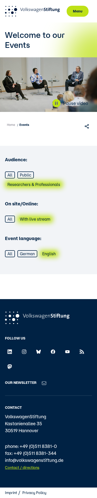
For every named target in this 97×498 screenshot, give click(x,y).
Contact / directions (22, 467)
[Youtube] (67, 351)
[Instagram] (24, 351)
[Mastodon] (9, 366)
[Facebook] (53, 351)
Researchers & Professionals (33, 184)
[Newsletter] (44, 383)
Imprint (11, 493)
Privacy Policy (34, 493)
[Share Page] (87, 126)
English (49, 253)
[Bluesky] (38, 351)
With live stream (35, 219)
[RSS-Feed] (82, 351)
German (27, 253)
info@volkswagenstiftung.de (34, 460)
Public (25, 175)
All (9, 175)
